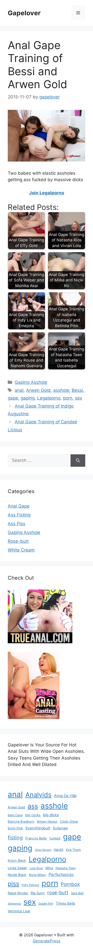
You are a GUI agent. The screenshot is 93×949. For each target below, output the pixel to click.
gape (13, 398)
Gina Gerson (43, 850)
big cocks (33, 815)
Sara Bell (77, 893)
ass (33, 806)
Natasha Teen (66, 868)
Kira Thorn (73, 850)
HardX (58, 850)
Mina (49, 868)
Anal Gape (18, 506)
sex (78, 398)
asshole (61, 390)
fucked (54, 838)
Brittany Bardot (47, 821)
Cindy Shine (69, 821)
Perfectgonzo (61, 874)
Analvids (38, 795)
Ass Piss (16, 523)
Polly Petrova (30, 885)
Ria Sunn (38, 893)
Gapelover (24, 13)
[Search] (78, 460)
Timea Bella (65, 903)
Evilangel (60, 828)
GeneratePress (46, 940)
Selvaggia (14, 903)
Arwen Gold (38, 390)
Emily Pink (15, 828)
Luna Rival (36, 868)
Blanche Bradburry (21, 821)
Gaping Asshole (31, 382)
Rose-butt (18, 541)
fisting (15, 838)
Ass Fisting (19, 514)
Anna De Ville (65, 795)
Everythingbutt (38, 828)
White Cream (21, 550)
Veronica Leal (19, 911)
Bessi (77, 390)
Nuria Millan (37, 875)
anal (19, 390)
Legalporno (48, 398)
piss (13, 883)
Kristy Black (17, 860)
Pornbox (70, 884)
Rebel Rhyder (18, 893)
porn (67, 398)
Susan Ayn (45, 903)
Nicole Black (17, 875)
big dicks (51, 815)
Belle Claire (15, 815)
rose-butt (57, 892)
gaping (28, 398)
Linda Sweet (17, 868)
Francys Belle (36, 838)
